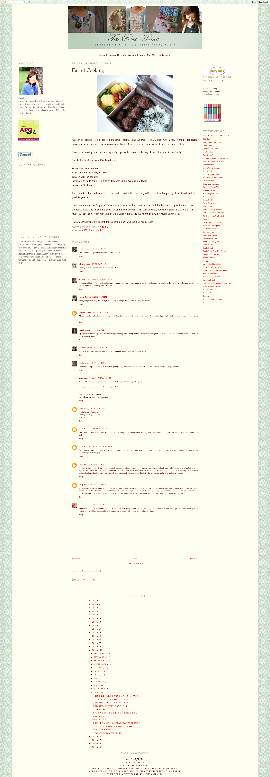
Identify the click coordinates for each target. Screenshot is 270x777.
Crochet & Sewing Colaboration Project (116, 723)
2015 (94, 639)
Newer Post (76, 558)
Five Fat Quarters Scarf (211, 174)
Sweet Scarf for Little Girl (212, 286)
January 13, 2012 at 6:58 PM (98, 312)
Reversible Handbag (211, 235)
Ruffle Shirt (207, 244)
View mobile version (135, 563)
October (99, 660)
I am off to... (100, 716)
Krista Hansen (84, 279)
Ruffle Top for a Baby (211, 254)
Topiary (206, 296)
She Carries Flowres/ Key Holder (215, 270)
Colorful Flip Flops (210, 148)
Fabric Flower (208, 164)
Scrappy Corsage (209, 260)
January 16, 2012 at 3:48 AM (95, 464)
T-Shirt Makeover (209, 289)
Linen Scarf (207, 206)
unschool (82, 347)
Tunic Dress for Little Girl (212, 299)
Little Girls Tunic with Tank (213, 212)
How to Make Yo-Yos (211, 187)
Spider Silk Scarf (103, 729)
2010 (94, 740)
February (100, 688)
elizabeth (82, 428)
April (97, 681)
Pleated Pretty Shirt (210, 228)
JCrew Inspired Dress (211, 193)
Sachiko (82, 446)
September (100, 664)
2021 (94, 618)
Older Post (194, 558)
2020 (94, 622)
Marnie (82, 329)
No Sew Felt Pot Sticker (212, 222)
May (97, 678)
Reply (81, 256)
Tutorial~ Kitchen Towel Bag (110, 706)
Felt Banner (207, 171)
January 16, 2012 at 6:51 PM (94, 504)
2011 (94, 736)
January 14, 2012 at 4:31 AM (100, 378)
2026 (94, 600)
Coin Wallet (207, 145)
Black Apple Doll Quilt (212, 142)
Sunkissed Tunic (209, 280)
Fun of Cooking (88, 69)
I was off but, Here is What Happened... (115, 713)
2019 (94, 625)
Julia (81, 408)
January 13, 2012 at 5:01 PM (95, 249)
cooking (87, 230)
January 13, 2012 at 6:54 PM (96, 297)
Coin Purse (99, 709)
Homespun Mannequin (211, 184)
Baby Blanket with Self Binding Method (218, 135)
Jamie (81, 248)
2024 (94, 607)
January (99, 692)
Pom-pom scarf (208, 232)
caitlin (81, 362)
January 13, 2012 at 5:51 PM (102, 279)
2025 (94, 604)
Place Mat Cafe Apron (211, 225)
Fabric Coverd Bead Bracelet (214, 161)
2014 (94, 643)
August (98, 667)
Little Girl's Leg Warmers (212, 209)
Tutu (205, 302)
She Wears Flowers (210, 273)
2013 (94, 646)
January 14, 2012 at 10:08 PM (100, 446)
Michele (82, 264)
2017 (94, 632)
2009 (94, 743)
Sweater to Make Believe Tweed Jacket (218, 283)
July (97, 671)
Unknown (82, 312)
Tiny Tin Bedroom (210, 292)
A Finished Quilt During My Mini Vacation (116, 696)
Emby (81, 464)
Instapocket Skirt (209, 190)
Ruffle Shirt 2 (208, 248)
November (100, 657)
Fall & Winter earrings (211, 168)
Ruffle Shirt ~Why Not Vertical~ (215, 251)
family (99, 230)
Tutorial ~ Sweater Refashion (110, 702)
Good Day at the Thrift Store (110, 699)
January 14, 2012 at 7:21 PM (97, 428)
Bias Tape (207, 139)
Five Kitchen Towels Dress (213, 177)
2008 (94, 747)
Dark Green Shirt (209, 155)
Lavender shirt (208, 200)
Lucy (81, 504)
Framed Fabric (208, 180)
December (100, 653)
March (98, 685)
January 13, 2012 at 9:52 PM (97, 347)
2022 (94, 614)
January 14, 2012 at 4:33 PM (94, 408)
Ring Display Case (210, 238)
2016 (94, 636)
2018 (94, 629)
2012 (94, 650)
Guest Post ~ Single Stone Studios (112, 726)
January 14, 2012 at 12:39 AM (96, 363)
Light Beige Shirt (209, 203)
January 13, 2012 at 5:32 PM (97, 264)
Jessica (81, 297)
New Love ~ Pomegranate (107, 733)
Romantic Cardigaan (211, 241)
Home (135, 558)
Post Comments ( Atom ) (91, 570)
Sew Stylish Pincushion (212, 264)
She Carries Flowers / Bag (212, 267)
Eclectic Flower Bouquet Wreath (215, 158)
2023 (94, 611)
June (97, 674)
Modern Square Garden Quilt (214, 216)
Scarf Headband (209, 257)
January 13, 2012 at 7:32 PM (96, 330)
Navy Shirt (207, 219)
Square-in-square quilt (211, 276)
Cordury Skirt (208, 152)
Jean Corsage (208, 196)
